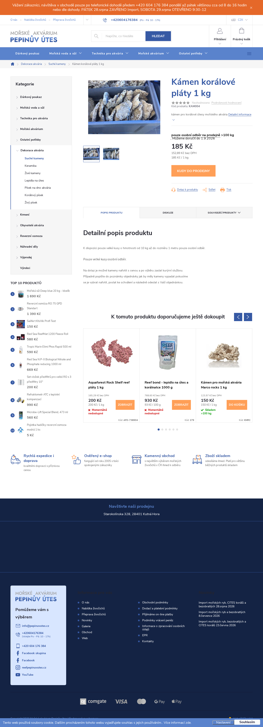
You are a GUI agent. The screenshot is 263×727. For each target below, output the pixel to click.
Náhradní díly (29, 247)
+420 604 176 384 (34, 646)
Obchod (87, 632)
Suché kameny (34, 158)
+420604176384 (32, 633)
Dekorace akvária (32, 150)
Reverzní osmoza (31, 236)
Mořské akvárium (31, 129)
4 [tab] (170, 429)
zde (188, 722)
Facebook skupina (34, 653)
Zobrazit (125, 405)
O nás (13, 20)
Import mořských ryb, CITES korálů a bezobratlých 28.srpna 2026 (222, 604)
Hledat (158, 36)
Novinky (87, 620)
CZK (240, 20)
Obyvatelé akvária (32, 225)
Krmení (24, 215)
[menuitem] (27, 53)
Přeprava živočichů (64, 20)
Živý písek (31, 202)
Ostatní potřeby (30, 140)
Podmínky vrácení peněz (157, 620)
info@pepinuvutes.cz (35, 626)
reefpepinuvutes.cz (34, 668)
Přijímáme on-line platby (157, 614)
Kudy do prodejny (193, 171)
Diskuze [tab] (168, 212)
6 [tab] (177, 429)
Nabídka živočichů (35, 20)
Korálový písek (34, 195)
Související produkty (222, 212)
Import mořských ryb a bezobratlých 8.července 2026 (222, 614)
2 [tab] (162, 429)
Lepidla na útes (34, 181)
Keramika (30, 166)
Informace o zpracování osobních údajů (163, 628)
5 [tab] (173, 429)
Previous (238, 317)
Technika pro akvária (34, 118)
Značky (41, 268)
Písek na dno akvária (38, 188)
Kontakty (148, 641)
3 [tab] (166, 429)
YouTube (27, 675)
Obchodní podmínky (155, 602)
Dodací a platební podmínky (160, 608)
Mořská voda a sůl (32, 108)
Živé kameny (32, 173)
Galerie (86, 626)
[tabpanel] (111, 375)
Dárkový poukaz (31, 97)
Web (85, 638)
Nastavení (223, 722)
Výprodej (26, 257)
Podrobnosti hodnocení (226, 103)
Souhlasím (247, 722)
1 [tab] (159, 429)
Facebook (28, 660)
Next (248, 317)
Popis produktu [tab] (111, 212)
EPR (145, 635)
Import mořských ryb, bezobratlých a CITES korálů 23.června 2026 (222, 623)
